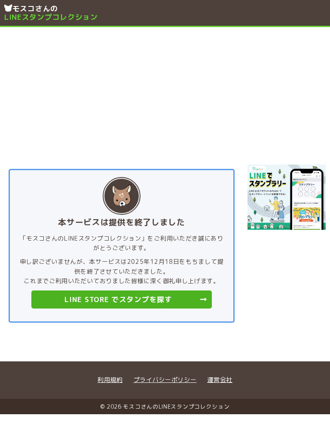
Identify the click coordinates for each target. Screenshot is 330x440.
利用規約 (110, 380)
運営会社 (219, 380)
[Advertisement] (165, 91)
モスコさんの (51, 12)
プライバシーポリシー (165, 380)
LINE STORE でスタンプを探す (118, 299)
